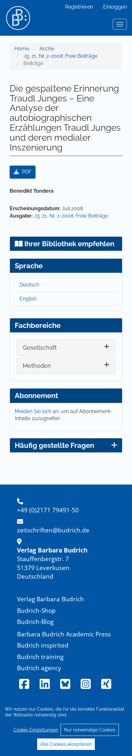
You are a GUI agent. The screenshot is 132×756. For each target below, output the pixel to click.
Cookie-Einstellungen (35, 729)
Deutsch (29, 285)
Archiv (46, 49)
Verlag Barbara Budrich (50, 599)
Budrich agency (39, 667)
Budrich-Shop (36, 610)
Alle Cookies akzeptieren (66, 744)
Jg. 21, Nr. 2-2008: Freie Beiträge (60, 56)
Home (21, 49)
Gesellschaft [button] (40, 347)
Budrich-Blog (35, 621)
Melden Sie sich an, (38, 411)
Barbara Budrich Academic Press (64, 634)
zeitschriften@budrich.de (53, 530)
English (28, 299)
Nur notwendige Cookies (89, 729)
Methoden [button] (37, 365)
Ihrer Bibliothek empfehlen (68, 244)
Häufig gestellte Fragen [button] (54, 445)
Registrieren (79, 7)
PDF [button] (26, 172)
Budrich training (40, 656)
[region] (66, 726)
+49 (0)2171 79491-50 (48, 510)
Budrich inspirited (43, 645)
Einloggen (115, 7)
